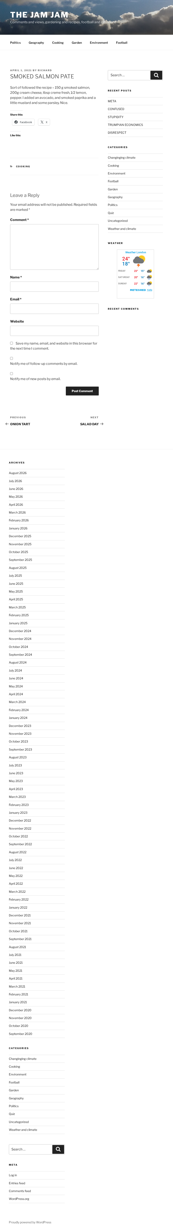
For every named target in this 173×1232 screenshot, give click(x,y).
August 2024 (18, 662)
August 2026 (18, 473)
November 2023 (20, 733)
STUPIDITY (115, 117)
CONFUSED (116, 109)
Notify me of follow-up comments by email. (43, 364)
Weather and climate (122, 228)
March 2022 (17, 891)
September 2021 (20, 939)
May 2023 (16, 781)
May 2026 (16, 496)
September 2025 (20, 559)
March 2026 (17, 512)
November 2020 (20, 1018)
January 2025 (18, 623)
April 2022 (16, 883)
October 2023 (18, 741)
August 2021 (17, 947)
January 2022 (18, 907)
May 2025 (16, 591)
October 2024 (18, 647)
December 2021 (20, 915)
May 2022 (16, 876)
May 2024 (16, 686)
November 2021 (20, 923)
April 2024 (16, 694)
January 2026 (18, 528)
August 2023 (18, 757)
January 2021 (18, 1002)
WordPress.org (19, 1199)
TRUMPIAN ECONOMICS (125, 125)
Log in (13, 1175)
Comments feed (20, 1191)
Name (16, 277)
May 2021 (15, 970)
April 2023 (16, 789)
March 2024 (17, 702)
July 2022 (15, 860)
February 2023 (19, 805)
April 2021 (16, 978)
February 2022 (18, 899)
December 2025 (20, 536)
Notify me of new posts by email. (35, 379)
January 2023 (18, 812)
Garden (77, 42)
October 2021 (18, 931)
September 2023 (20, 749)
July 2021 (15, 955)
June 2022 (16, 868)
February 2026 (19, 520)
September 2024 (20, 654)
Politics (15, 42)
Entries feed (17, 1183)
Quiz (111, 213)
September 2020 (20, 1034)
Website (17, 321)
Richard (45, 70)
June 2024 (16, 678)
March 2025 (17, 607)
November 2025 (20, 544)
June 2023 (16, 773)
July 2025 (15, 575)
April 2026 (16, 504)
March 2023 (17, 797)
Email (16, 299)
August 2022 (17, 852)
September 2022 (20, 844)
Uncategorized (118, 220)
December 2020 (20, 1010)
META (112, 101)
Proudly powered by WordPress (30, 1222)
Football (121, 42)
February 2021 (18, 994)
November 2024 (20, 639)
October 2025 (18, 552)
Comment (19, 220)
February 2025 (19, 615)
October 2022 (18, 836)
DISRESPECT (117, 132)
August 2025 (18, 568)
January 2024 (18, 718)
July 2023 (15, 765)
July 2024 (15, 670)
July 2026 (15, 481)
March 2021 (17, 986)
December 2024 (20, 631)
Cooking (58, 42)
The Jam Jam (39, 14)
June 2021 (16, 962)
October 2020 (18, 1026)
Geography (36, 42)
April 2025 (16, 599)
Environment (99, 42)
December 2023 (20, 726)
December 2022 (20, 820)
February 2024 (19, 710)
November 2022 (20, 828)
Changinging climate (121, 157)
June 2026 (16, 489)
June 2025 (16, 583)
